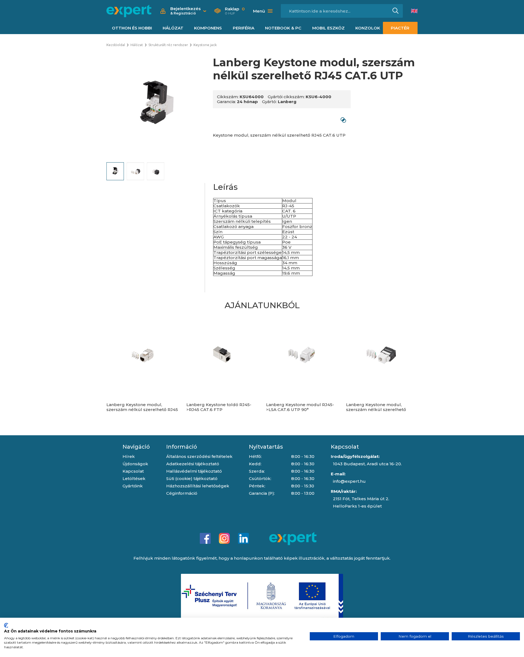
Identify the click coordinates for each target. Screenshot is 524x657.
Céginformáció (181, 493)
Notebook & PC (283, 28)
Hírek (129, 456)
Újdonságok (135, 463)
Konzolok (367, 28)
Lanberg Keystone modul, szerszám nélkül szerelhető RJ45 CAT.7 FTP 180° (142, 409)
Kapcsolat (133, 471)
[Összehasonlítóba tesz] (343, 120)
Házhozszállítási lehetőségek (197, 485)
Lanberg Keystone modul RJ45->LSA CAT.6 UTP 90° (300, 407)
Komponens (208, 28)
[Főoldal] (129, 11)
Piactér (400, 28)
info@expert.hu (349, 481)
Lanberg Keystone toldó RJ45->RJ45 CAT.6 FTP (218, 407)
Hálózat (173, 28)
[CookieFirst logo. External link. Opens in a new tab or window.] (6, 625)
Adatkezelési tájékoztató (192, 463)
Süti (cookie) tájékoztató (192, 478)
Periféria (243, 28)
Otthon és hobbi (132, 28)
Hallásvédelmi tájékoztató (194, 471)
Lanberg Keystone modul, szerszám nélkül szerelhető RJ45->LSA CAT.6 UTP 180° (376, 409)
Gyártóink (133, 485)
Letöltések (134, 478)
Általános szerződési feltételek (199, 456)
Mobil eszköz (328, 28)
